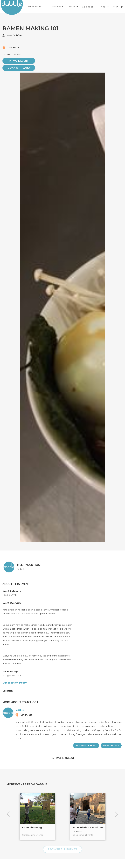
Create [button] (72, 6)
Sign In (105, 6)
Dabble (17, 35)
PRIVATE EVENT (19, 60)
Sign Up (118, 6)
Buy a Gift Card (19, 67)
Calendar (87, 6)
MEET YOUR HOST (29, 564)
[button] (34, 6)
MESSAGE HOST (87, 745)
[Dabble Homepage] (13, 7)
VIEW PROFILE (111, 745)
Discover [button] (56, 6)
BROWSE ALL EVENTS (62, 849)
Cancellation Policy (14, 682)
